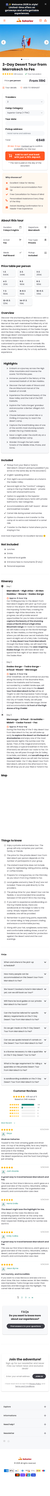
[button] (7, 74)
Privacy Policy (35, 1384)
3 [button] (25, 1297)
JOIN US (39, 1376)
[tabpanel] (25, 40)
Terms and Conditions (24, 1386)
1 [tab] (21, 59)
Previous (3, 42)
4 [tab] (26, 59)
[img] (7, 1129)
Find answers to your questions (25, 1326)
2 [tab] (23, 59)
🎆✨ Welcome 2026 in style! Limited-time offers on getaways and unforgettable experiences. (22, 9)
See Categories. (26, 501)
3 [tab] (25, 59)
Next (46, 42)
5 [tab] (28, 59)
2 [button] (21, 1297)
